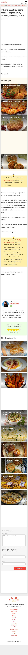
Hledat (22, 3)
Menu (26, 3)
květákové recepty (8, 180)
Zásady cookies (14, 629)
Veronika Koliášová (14, 303)
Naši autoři (14, 635)
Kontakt (14, 631)
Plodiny (14, 613)
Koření (14, 617)
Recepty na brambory (22, 5)
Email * (3, 561)
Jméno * (4, 554)
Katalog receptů (14, 609)
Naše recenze (14, 611)
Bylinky (14, 615)
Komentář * (4, 533)
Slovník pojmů (14, 626)
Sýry (14, 622)
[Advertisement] (14, 30)
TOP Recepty (8, 5)
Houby (14, 620)
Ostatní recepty (15, 5)
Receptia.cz (3, 5)
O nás (14, 633)
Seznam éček (14, 624)
